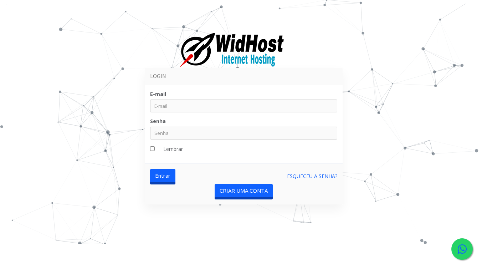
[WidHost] (232, 51)
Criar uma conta (244, 190)
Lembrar (173, 149)
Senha (158, 121)
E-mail (158, 94)
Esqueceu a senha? (312, 176)
